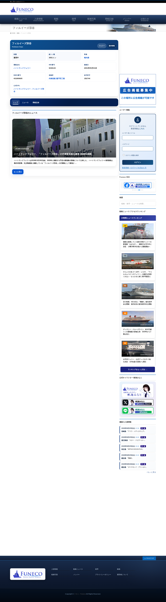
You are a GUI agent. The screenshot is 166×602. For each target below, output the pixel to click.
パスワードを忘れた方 (137, 168)
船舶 (118, 569)
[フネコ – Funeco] (22, 10)
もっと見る (18, 172)
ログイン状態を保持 (132, 155)
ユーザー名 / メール (128, 133)
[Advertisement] (127, 10)
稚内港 (86, 58)
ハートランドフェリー (22, 68)
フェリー (102, 46)
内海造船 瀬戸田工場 (57, 78)
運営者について (122, 574)
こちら (141, 128)
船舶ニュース (78, 569)
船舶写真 (54, 574)
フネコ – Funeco (80, 594)
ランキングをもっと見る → (137, 369)
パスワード (125, 144)
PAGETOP (150, 558)
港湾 (96, 569)
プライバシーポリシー (103, 574)
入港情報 (54, 569)
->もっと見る (151, 472)
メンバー (76, 574)
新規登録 (125, 168)
